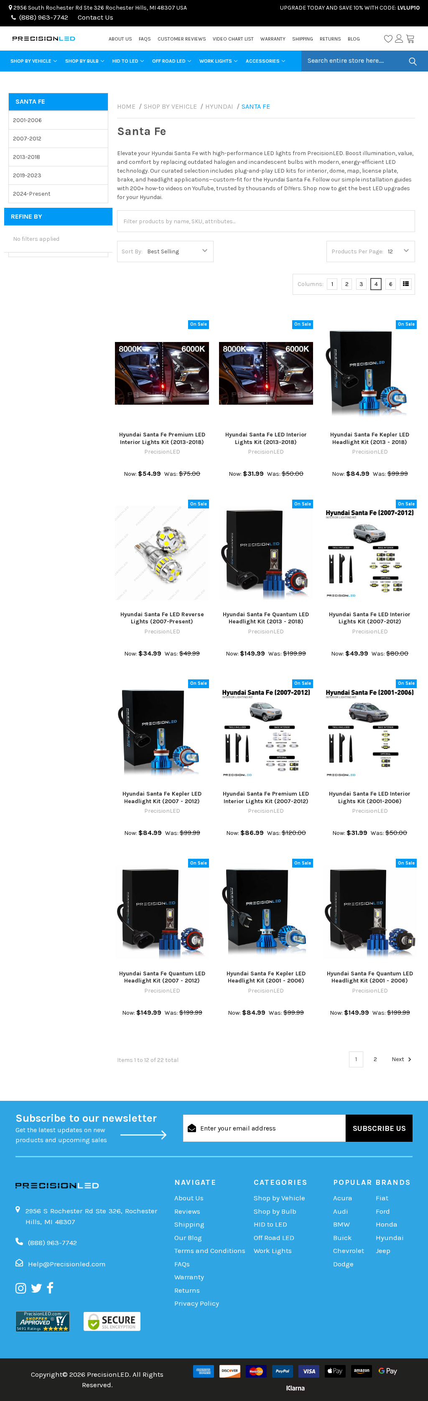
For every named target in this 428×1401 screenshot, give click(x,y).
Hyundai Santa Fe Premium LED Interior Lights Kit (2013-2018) (162, 438)
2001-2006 (27, 120)
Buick (342, 1237)
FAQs (145, 39)
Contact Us (94, 17)
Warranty (272, 39)
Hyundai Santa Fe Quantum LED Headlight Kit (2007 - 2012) (162, 977)
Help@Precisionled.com (67, 1264)
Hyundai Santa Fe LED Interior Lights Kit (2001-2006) (369, 797)
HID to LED (125, 61)
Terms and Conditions (209, 1250)
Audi (340, 1211)
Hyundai (390, 1237)
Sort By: (132, 251)
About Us (120, 39)
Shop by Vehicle (30, 61)
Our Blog (188, 1237)
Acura (342, 1198)
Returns (330, 39)
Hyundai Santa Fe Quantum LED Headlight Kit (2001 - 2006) (370, 977)
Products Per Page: (357, 251)
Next (398, 1059)
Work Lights (215, 61)
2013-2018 (26, 157)
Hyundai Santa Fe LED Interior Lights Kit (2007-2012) (369, 618)
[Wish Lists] (388, 38)
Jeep (383, 1250)
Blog (354, 39)
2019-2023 (27, 175)
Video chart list (233, 39)
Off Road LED (169, 61)
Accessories (263, 61)
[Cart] (410, 38)
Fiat (382, 1198)
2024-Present (32, 193)
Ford (383, 1211)
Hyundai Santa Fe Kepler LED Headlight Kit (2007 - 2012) (161, 797)
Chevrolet (348, 1250)
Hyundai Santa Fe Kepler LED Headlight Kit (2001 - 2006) (266, 977)
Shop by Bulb (82, 61)
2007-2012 (27, 138)
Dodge (343, 1264)
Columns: (311, 284)
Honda (386, 1224)
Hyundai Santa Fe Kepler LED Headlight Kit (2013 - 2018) (369, 438)
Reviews (187, 1211)
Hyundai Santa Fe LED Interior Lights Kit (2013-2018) (266, 438)
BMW (341, 1224)
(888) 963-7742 (43, 17)
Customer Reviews (182, 39)
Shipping (302, 39)
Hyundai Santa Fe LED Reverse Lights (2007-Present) (162, 618)
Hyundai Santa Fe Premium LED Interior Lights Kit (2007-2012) (266, 797)
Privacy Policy (196, 1303)
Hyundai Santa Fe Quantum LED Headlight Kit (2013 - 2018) (266, 618)
